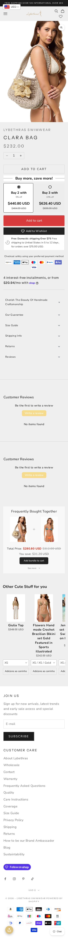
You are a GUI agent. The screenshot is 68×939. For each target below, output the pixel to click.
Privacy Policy (13, 820)
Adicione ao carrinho (16, 671)
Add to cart (34, 169)
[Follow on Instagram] (14, 879)
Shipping (10, 827)
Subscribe (19, 736)
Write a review (34, 413)
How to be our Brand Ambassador (28, 841)
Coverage (10, 806)
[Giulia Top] (16, 608)
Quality (8, 792)
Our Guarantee (14, 315)
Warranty (10, 779)
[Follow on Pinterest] (23, 879)
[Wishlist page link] (60, 16)
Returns (10, 346)
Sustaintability (13, 854)
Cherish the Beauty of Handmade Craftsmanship (26, 302)
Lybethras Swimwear (27, 130)
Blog (6, 847)
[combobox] (16, 662)
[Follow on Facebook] (5, 879)
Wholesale (11, 765)
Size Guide (11, 325)
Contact (9, 772)
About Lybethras (15, 758)
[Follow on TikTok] (32, 879)
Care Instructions (15, 799)
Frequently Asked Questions (24, 786)
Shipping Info (13, 335)
